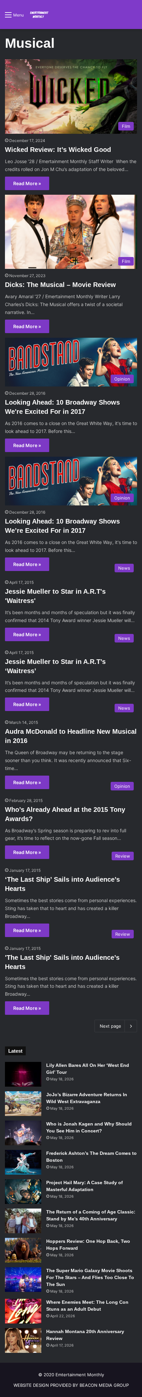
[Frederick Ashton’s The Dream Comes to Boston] (23, 1162)
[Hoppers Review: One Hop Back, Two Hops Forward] (23, 1250)
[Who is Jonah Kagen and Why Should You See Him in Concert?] (23, 1133)
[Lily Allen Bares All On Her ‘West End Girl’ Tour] (23, 1074)
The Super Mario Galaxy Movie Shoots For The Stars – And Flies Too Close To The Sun (90, 1277)
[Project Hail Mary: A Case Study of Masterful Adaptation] (23, 1191)
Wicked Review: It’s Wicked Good (58, 149)
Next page (110, 1026)
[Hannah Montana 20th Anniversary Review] (23, 1340)
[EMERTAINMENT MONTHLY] (39, 14)
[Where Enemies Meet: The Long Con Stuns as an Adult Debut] (23, 1311)
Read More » (27, 183)
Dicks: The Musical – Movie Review (60, 284)
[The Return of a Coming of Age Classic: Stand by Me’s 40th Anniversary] (23, 1221)
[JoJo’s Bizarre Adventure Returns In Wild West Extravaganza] (23, 1103)
